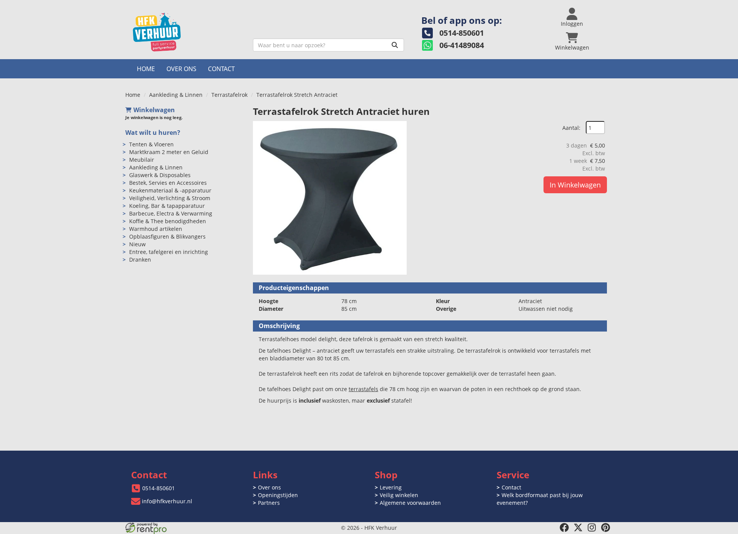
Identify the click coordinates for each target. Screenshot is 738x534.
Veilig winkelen (399, 495)
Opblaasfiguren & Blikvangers (167, 236)
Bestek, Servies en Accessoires (168, 182)
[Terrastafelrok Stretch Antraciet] (330, 198)
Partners (269, 502)
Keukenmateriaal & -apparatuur (170, 190)
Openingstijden (278, 495)
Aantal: (571, 127)
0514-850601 (158, 488)
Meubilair (141, 159)
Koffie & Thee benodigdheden (167, 221)
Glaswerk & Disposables (160, 175)
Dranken (140, 259)
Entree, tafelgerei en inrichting (168, 251)
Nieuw (137, 244)
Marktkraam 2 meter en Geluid (168, 152)
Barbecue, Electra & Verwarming (170, 213)
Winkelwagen (154, 110)
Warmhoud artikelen (155, 228)
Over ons (181, 69)
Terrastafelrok (229, 94)
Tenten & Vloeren (151, 144)
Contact (221, 69)
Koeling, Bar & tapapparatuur (167, 205)
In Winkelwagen (575, 184)
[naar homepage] (186, 32)
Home (146, 69)
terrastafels (363, 389)
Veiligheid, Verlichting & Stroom (169, 198)
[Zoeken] (395, 45)
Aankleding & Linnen (176, 94)
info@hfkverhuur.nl (167, 501)
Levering (391, 487)
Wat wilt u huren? (152, 132)
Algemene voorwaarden (410, 502)
